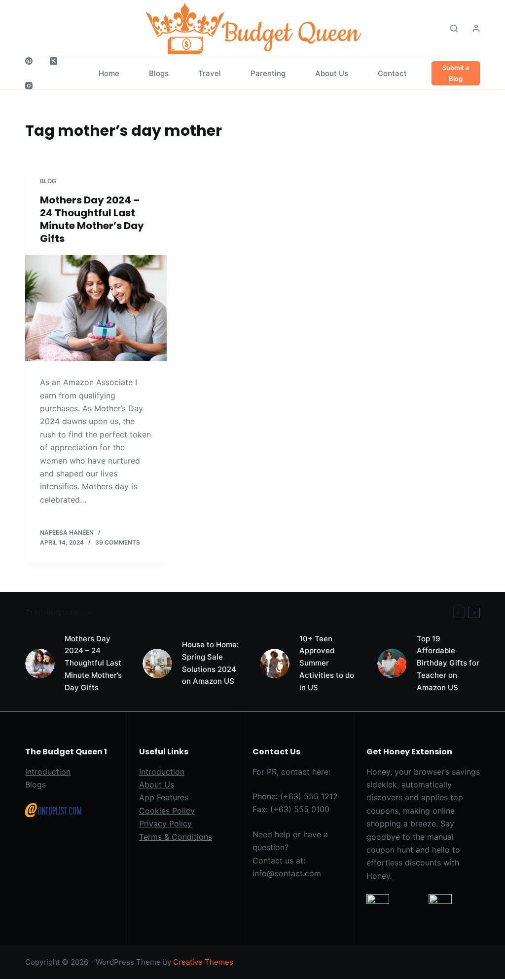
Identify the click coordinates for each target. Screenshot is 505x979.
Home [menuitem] (109, 73)
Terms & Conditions (175, 837)
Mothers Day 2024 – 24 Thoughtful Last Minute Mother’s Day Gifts (92, 219)
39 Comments (117, 542)
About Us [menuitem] (331, 73)
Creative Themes (203, 962)
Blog (48, 181)
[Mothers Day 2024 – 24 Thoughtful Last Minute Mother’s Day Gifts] (96, 308)
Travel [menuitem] (209, 73)
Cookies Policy (167, 811)
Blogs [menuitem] (159, 73)
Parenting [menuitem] (268, 73)
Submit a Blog (455, 73)
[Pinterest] (29, 61)
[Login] (476, 28)
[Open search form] (454, 28)
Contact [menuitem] (392, 73)
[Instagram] (29, 85)
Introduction (48, 772)
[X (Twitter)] (53, 61)
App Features (163, 797)
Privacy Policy (165, 823)
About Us (156, 784)
